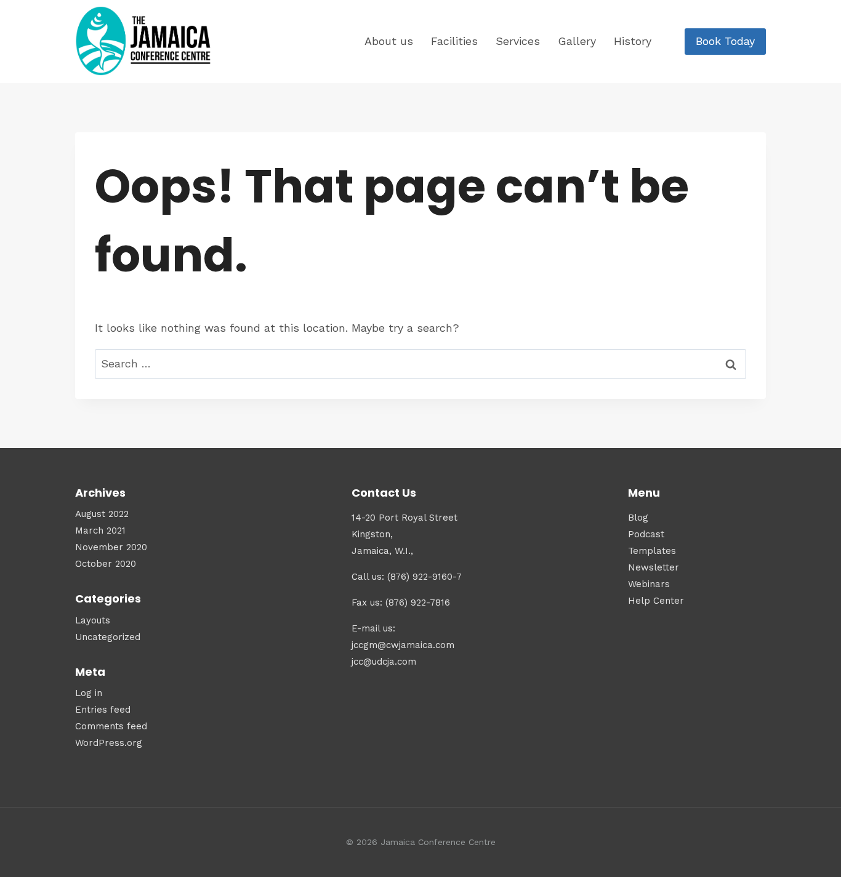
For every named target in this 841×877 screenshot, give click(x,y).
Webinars (649, 584)
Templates (652, 550)
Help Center (656, 600)
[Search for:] (420, 363)
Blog (638, 517)
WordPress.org (108, 742)
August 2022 (102, 513)
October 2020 (105, 563)
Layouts (92, 620)
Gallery (577, 40)
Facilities (454, 40)
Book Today (725, 40)
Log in (88, 693)
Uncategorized (107, 637)
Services (518, 40)
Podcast (646, 534)
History (632, 40)
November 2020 (111, 547)
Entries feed (103, 709)
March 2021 (100, 530)
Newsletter (653, 567)
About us (388, 40)
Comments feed (111, 726)
